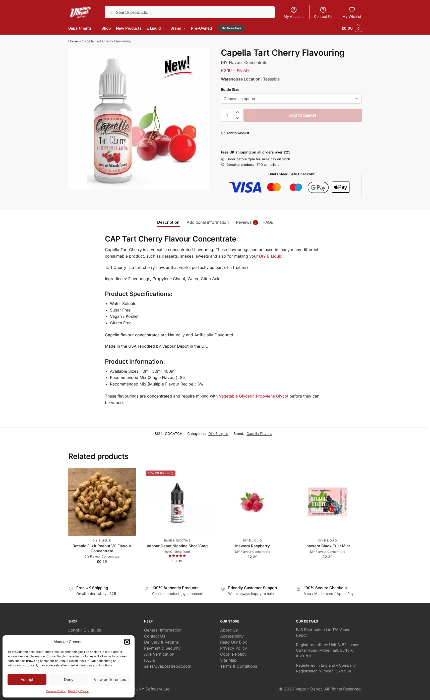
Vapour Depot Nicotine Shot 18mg (177, 545)
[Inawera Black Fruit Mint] (327, 502)
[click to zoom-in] (138, 118)
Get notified (177, 571)
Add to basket (302, 115)
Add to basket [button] (102, 572)
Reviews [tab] (246, 222)
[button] (127, 641)
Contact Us (323, 16)
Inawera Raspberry (252, 545)
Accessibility (232, 636)
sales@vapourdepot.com (167, 666)
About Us (229, 630)
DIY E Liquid (270, 256)
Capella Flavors (259, 433)
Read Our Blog (234, 642)
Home (73, 41)
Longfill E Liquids (84, 630)
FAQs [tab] (268, 222)
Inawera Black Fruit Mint (327, 545)
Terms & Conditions (238, 666)
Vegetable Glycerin (237, 396)
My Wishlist (351, 16)
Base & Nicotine (177, 540)
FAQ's (149, 660)
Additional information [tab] (208, 222)
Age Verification (159, 654)
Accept (27, 679)
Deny (68, 679)
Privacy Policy (78, 691)
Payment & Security (162, 648)
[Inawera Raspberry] (252, 502)
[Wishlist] (128, 475)
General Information (162, 630)
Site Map (228, 660)
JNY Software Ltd (153, 688)
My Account (294, 16)
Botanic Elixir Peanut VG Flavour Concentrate (102, 548)
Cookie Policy (56, 691)
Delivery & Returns (161, 642)
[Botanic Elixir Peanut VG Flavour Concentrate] (102, 502)
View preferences (110, 679)
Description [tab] (168, 222)
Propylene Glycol (272, 396)
